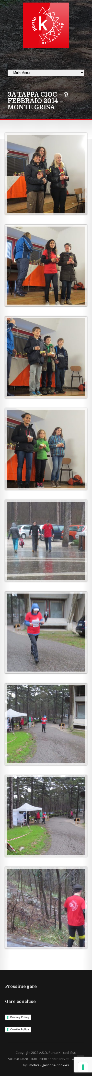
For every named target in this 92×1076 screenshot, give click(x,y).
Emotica (34, 1065)
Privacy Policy (19, 1017)
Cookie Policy (19, 1029)
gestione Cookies (55, 1065)
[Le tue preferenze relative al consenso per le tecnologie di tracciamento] (83, 1067)
